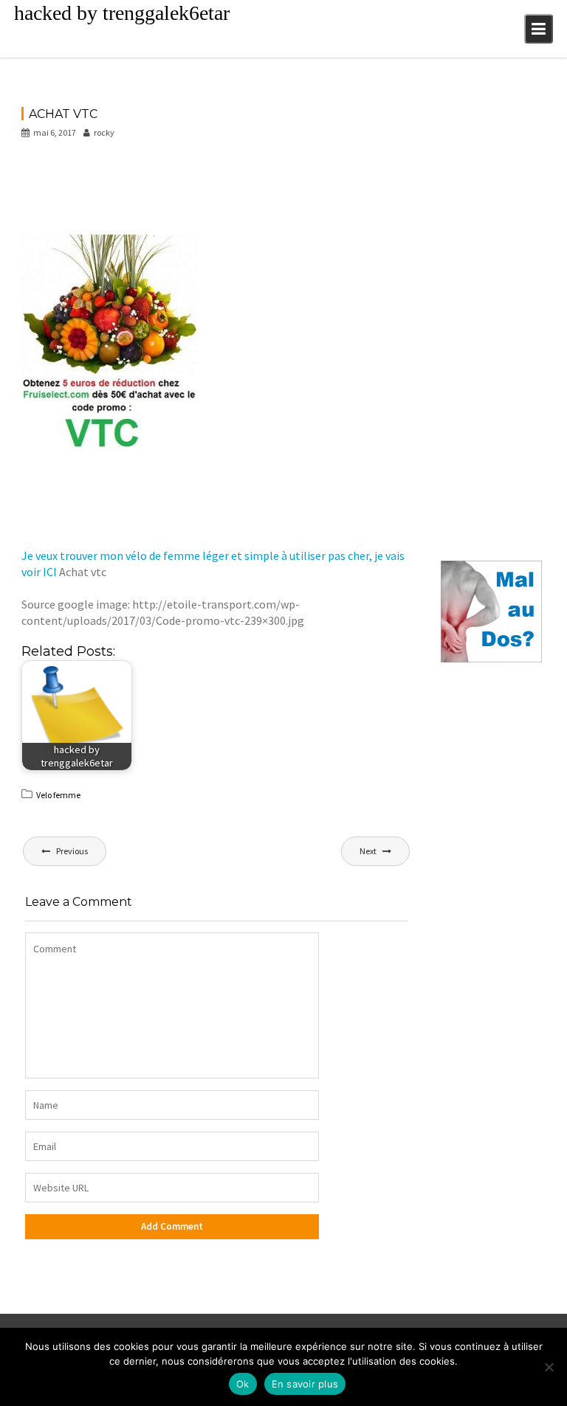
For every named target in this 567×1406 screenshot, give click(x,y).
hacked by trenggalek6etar (122, 12)
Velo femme (58, 794)
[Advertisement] (290, 192)
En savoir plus (305, 1384)
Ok (243, 1384)
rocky (104, 132)
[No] (548, 1367)
